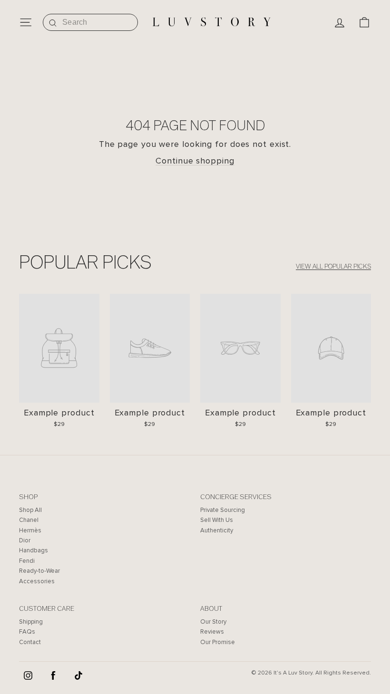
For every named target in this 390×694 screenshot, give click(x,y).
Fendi (27, 561)
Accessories (37, 581)
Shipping (31, 622)
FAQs (27, 632)
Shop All (30, 510)
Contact (30, 642)
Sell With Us (216, 520)
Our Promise (217, 642)
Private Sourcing (222, 510)
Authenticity (216, 530)
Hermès (30, 530)
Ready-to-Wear (39, 571)
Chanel (29, 520)
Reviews (212, 632)
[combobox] (90, 22)
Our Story (213, 622)
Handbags (33, 550)
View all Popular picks (333, 266)
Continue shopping (195, 160)
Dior (24, 540)
